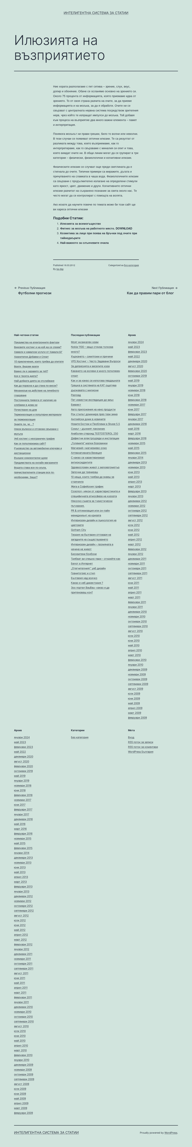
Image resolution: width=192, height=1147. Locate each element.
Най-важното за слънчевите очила (84, 243)
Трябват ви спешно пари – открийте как (95, 558)
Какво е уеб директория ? (87, 582)
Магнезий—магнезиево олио (89, 448)
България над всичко (84, 578)
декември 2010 (137, 611)
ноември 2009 (137, 674)
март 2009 (134, 712)
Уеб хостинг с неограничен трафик (34, 438)
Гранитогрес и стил (83, 573)
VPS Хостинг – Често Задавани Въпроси (95, 361)
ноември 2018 (136, 390)
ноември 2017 (136, 404)
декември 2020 (137, 361)
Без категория (131, 265)
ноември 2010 (136, 616)
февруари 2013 (137, 491)
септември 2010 (138, 626)
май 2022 (134, 356)
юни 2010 (134, 640)
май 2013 (133, 476)
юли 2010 (134, 635)
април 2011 (135, 592)
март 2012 (134, 544)
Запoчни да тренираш (84, 472)
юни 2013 (134, 472)
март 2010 (134, 655)
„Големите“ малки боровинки (89, 443)
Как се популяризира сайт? (30, 443)
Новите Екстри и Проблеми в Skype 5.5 (95, 423)
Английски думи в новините (88, 419)
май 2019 (133, 380)
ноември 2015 (136, 443)
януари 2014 (135, 457)
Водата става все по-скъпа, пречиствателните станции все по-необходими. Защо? (34, 472)
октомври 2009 (137, 679)
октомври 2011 (137, 568)
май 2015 (133, 448)
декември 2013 (137, 462)
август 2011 (135, 578)
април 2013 (135, 481)
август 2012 (135, 520)
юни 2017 (133, 409)
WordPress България (140, 751)
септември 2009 (138, 683)
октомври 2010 (137, 621)
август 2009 (135, 688)
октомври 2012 (137, 510)
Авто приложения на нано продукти (93, 409)
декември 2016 (137, 423)
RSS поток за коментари (143, 746)
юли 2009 (134, 693)
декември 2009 (137, 669)
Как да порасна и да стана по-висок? (35, 385)
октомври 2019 (137, 375)
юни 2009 (134, 698)
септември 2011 (137, 573)
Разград (76, 395)
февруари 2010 (137, 659)
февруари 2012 (137, 549)
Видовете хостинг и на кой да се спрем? (37, 347)
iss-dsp (60, 269)
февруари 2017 (137, 414)
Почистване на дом (25, 409)
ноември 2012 (136, 505)
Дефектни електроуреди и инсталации (95, 438)
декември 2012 (137, 500)
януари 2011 (135, 606)
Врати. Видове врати (26, 366)
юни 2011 (133, 582)
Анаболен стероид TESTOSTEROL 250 (94, 433)
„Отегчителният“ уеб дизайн (88, 568)
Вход (131, 737)
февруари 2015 (137, 452)
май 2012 (133, 534)
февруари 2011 (137, 602)
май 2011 (133, 587)
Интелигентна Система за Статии (96, 13)
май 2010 (133, 645)
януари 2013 (135, 496)
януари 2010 (135, 664)
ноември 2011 (136, 563)
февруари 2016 (137, 438)
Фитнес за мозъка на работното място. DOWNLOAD (96, 228)
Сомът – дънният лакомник (88, 428)
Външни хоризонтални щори (31, 457)
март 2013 (134, 486)
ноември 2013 (136, 467)
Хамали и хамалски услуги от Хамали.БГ (38, 352)
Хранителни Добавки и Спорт (31, 356)
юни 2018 (134, 395)
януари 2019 (135, 385)
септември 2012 (138, 515)
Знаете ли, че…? (24, 424)
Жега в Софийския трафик (87, 486)
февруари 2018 (137, 399)
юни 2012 (134, 529)
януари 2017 (135, 419)
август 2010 (135, 630)
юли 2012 (134, 525)
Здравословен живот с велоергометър (95, 467)
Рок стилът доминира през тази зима (94, 414)
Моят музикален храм (85, 342)
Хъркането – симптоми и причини (92, 356)
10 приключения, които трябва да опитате (39, 361)
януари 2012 (135, 553)
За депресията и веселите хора (90, 366)
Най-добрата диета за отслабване (34, 380)
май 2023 (134, 346)
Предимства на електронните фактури (36, 342)
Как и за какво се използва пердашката (95, 380)
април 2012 (135, 539)
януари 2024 (136, 342)
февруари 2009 (137, 717)
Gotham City (78, 529)
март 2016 (134, 433)
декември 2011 (137, 558)
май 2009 (134, 703)
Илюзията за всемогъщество (80, 223)
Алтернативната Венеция (86, 452)
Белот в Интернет (82, 563)
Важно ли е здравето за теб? (31, 371)
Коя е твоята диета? (26, 376)
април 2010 (135, 650)
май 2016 (133, 428)
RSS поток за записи (140, 742)
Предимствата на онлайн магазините (36, 462)
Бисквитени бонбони (84, 553)
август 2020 (135, 366)
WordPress (170, 1132)
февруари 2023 (137, 351)
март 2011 (134, 597)
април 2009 (135, 708)
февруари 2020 (137, 370)
